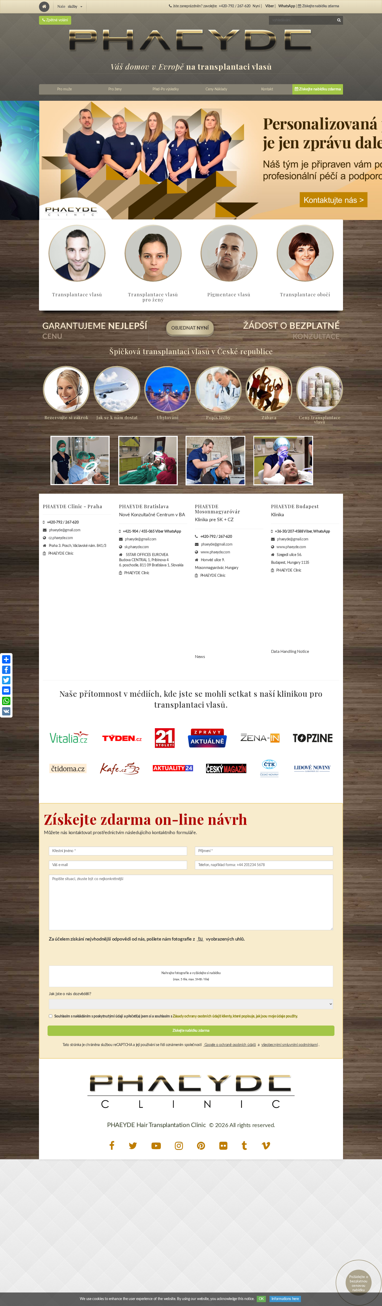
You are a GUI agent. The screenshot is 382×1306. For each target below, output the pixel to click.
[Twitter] (134, 1145)
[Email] (6, 690)
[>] (374, 160)
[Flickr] (224, 1145)
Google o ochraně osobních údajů (229, 1045)
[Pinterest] (202, 1145)
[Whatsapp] (6, 701)
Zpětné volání (56, 20)
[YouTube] (157, 1145)
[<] (8, 160)
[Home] (44, 7)
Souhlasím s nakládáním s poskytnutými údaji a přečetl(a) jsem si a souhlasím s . (176, 1016)
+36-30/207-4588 (289, 531)
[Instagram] (180, 1145)
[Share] (6, 659)
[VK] (6, 711)
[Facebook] (113, 1145)
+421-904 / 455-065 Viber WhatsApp (152, 531)
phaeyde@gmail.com (65, 530)
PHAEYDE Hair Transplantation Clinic (156, 1125)
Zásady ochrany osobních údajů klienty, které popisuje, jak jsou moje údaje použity (235, 1016)
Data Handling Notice (290, 651)
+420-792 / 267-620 (235, 6)
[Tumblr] (245, 1145)
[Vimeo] (267, 1145)
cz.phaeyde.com (61, 538)
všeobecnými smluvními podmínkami (289, 1045)
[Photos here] (191, 946)
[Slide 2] (191, 160)
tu (200, 939)
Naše (67, 7)
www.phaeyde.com (215, 552)
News (200, 657)
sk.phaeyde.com (136, 547)
